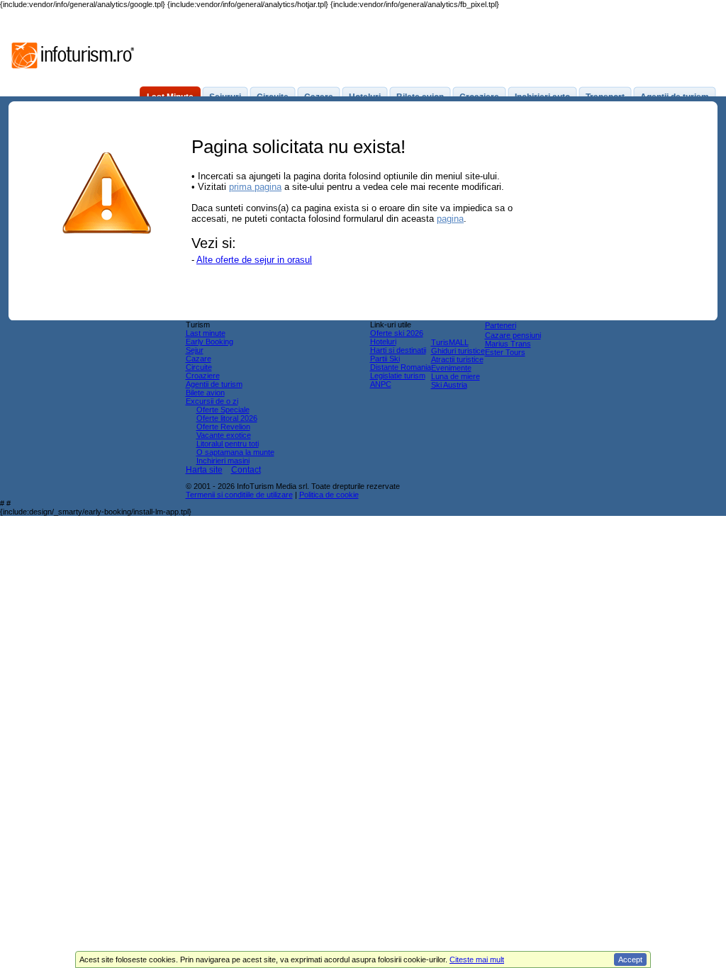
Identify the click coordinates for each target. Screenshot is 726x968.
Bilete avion (205, 392)
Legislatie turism (397, 375)
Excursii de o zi (212, 401)
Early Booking (209, 341)
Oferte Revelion (223, 426)
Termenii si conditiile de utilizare (239, 494)
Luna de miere (455, 376)
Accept (630, 959)
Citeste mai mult (476, 959)
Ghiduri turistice (458, 351)
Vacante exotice (223, 435)
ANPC (380, 384)
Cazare (198, 358)
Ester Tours (505, 352)
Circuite (199, 367)
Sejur (194, 350)
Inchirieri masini (223, 460)
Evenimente (451, 368)
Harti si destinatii (398, 350)
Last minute (205, 333)
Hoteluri (383, 341)
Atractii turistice (457, 359)
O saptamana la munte (235, 452)
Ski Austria (449, 385)
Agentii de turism (214, 384)
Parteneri (500, 325)
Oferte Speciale (223, 409)
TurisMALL (450, 342)
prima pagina (255, 186)
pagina (450, 218)
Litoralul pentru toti (227, 443)
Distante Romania (400, 367)
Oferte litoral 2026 (226, 418)
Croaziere (203, 375)
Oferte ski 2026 (396, 333)
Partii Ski (385, 358)
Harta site (204, 470)
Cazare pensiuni (513, 335)
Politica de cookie (329, 494)
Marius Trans (508, 343)
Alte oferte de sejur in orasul (254, 259)
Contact (246, 470)
